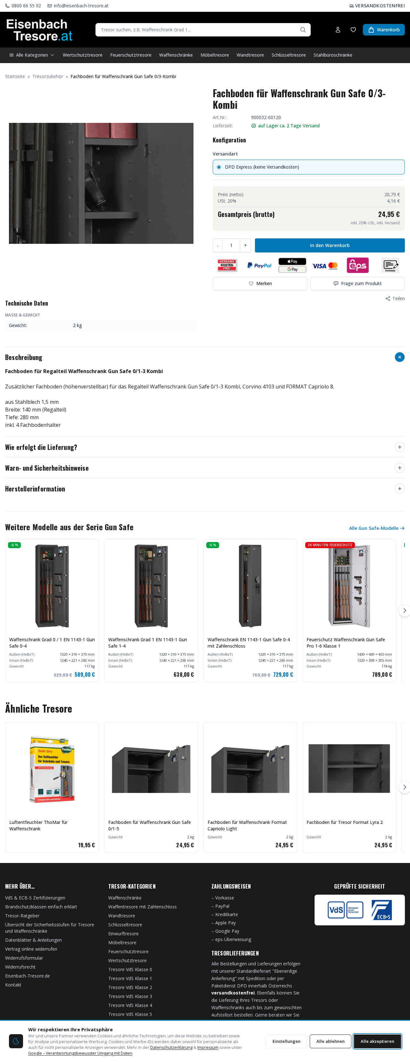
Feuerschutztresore (131, 55)
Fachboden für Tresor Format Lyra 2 (345, 822)
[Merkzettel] (353, 30)
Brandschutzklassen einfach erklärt (41, 907)
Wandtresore (250, 55)
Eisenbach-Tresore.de (27, 976)
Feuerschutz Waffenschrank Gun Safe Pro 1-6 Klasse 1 (346, 642)
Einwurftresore (123, 933)
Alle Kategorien (32, 55)
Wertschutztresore (82, 55)
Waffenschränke (176, 55)
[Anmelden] (338, 30)
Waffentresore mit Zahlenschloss (142, 907)
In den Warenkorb (330, 245)
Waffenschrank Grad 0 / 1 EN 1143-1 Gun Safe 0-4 (52, 642)
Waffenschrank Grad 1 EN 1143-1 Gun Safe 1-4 (147, 642)
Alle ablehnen (330, 1041)
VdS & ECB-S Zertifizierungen (35, 898)
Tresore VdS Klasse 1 (130, 978)
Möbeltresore (215, 55)
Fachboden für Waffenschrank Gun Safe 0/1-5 (149, 825)
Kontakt (13, 985)
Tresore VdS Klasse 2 (130, 987)
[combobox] (203, 29)
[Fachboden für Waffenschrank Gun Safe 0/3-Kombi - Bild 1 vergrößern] (101, 183)
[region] (205, 610)
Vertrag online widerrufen (31, 949)
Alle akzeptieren (377, 1041)
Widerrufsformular (24, 958)
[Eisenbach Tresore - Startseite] (39, 30)
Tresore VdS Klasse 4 (130, 1005)
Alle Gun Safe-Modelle (373, 528)
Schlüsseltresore (289, 55)
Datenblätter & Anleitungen (33, 940)
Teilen (398, 298)
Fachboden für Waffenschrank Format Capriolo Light (247, 825)
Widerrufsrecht (20, 967)
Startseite (15, 76)
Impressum (207, 1047)
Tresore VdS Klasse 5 (130, 1014)
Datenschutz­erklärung (171, 1047)
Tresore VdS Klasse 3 (130, 996)
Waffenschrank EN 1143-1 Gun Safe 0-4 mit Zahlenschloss (249, 642)
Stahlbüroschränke (333, 55)
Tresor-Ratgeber (22, 916)
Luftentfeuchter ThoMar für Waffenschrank (38, 825)
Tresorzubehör (47, 76)
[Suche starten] (303, 30)
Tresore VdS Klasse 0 (130, 969)
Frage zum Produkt (361, 283)
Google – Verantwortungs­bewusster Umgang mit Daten (80, 1053)
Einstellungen (286, 1041)
